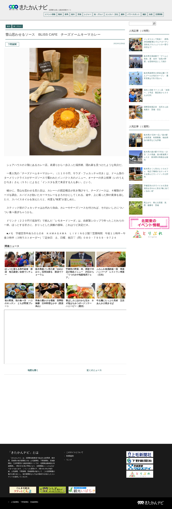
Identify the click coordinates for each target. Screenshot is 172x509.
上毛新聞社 (15, 502)
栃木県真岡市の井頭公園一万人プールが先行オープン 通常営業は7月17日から (156, 75)
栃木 (73, 14)
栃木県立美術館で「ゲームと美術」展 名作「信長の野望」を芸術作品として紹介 (156, 58)
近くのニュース (94, 370)
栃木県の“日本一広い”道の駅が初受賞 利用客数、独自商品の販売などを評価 (156, 137)
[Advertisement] (65, 407)
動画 (60, 14)
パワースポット (133, 14)
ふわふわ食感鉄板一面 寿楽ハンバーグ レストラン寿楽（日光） (110, 272)
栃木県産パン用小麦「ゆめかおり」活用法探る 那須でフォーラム (49, 272)
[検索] (154, 23)
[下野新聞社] (139, 463)
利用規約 (70, 456)
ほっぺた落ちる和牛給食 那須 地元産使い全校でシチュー (19, 272)
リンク (69, 460)
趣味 (122, 14)
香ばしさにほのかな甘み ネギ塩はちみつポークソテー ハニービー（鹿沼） (80, 303)
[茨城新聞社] (139, 469)
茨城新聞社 (34, 502)
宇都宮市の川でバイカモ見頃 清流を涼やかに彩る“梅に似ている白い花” (157, 188)
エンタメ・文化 (112, 14)
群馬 (66, 14)
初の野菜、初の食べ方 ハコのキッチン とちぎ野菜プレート (19, 303)
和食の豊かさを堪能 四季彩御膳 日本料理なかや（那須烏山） (49, 303)
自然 (151, 14)
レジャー (87, 14)
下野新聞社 (25, 502)
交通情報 (158, 14)
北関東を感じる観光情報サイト (59, 10)
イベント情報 (50, 14)
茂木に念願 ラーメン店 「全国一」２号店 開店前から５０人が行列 (156, 92)
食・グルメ (98, 14)
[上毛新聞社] (139, 456)
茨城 (79, 14)
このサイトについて (74, 452)
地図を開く (33, 370)
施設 (144, 14)
